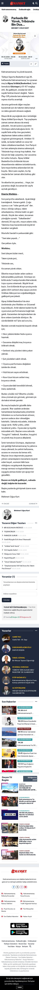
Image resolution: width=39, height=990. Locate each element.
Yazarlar (31, 944)
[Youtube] (25, 887)
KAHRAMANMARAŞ (24, 707)
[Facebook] (13, 887)
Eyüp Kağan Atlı (19, 677)
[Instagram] (21, 887)
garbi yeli (16, 637)
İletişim (25, 946)
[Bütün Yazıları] (36, 523)
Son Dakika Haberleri (11, 916)
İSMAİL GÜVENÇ (18, 658)
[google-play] (19, 933)
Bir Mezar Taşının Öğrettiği (23, 661)
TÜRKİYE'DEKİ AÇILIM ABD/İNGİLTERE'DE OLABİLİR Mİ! (23, 671)
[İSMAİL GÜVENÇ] (6, 659)
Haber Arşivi (27, 916)
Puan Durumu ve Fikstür (8, 910)
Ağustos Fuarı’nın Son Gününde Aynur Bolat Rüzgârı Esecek (27, 754)
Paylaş (6, 63)
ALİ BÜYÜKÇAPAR (18, 688)
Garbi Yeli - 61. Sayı (19, 640)
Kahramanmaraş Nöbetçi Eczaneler (8, 895)
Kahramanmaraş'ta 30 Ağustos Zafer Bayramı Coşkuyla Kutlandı (26, 744)
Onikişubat (32, 941)
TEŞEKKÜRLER (9, 532)
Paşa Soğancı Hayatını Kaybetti (25, 765)
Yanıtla (7, 617)
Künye (18, 946)
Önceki (6, 504)
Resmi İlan (23, 944)
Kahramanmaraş (9, 10)
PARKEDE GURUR (11, 535)
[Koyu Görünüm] (33, 3)
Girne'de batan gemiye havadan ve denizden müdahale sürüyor (26, 733)
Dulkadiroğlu (24, 10)
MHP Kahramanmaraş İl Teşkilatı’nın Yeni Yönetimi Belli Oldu (25, 712)
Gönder (6, 600)
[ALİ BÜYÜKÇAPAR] (6, 691)
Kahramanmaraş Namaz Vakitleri (8, 902)
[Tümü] (36, 631)
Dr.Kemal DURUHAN (20, 667)
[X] (17, 887)
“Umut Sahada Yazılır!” (13, 562)
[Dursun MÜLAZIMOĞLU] (6, 649)
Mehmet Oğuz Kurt (20, 28)
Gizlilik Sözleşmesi (27, 984)
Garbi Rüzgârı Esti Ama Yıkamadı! (17, 539)
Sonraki (32, 504)
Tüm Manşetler (28, 909)
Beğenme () (26, 617)
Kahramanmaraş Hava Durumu (27, 895)
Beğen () (16, 617)
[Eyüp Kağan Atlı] (6, 680)
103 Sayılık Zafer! (11, 550)
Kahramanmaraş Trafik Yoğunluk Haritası (28, 902)
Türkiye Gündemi (24, 729)
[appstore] (19, 926)
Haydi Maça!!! (9, 558)
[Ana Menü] (2, 3)
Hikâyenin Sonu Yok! (12, 554)
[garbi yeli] (6, 638)
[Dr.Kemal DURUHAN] (6, 670)
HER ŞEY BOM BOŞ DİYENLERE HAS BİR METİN (24, 692)
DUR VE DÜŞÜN (18, 650)
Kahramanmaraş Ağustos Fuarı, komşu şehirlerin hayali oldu (24, 682)
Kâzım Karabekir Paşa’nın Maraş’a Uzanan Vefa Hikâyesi (27, 722)
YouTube (11, 946)
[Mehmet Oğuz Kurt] (5, 19)
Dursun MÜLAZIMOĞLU (21, 647)
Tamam (19, 987)
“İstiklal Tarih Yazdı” (12, 546)
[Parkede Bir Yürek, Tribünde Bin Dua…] (19, 43)
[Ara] (36, 3)
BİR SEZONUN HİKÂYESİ (13, 528)
